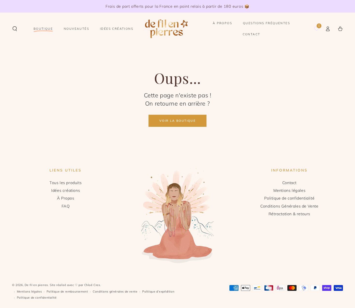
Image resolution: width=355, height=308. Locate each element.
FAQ (66, 206)
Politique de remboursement (67, 291)
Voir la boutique (177, 120)
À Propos (65, 198)
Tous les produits (66, 182)
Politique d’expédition (158, 291)
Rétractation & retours (289, 213)
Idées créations (65, 190)
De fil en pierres (36, 285)
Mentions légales (289, 190)
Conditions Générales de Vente (289, 206)
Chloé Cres (92, 285)
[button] (14, 28)
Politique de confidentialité (289, 198)
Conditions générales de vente (115, 291)
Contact (289, 182)
